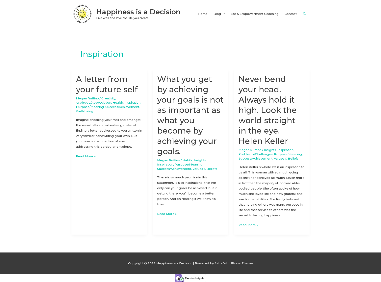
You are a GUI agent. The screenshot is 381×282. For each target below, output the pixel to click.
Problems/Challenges (256, 154)
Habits (187, 160)
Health (118, 102)
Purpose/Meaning (90, 107)
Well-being (84, 111)
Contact (291, 14)
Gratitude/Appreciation (93, 102)
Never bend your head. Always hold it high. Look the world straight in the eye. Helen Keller (268, 110)
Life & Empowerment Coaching (255, 14)
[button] (305, 14)
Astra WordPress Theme (234, 263)
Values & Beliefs (204, 169)
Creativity (108, 98)
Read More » (86, 156)
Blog (217, 14)
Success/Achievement (122, 107)
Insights (200, 160)
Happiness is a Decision (138, 12)
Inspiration (132, 102)
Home (203, 14)
